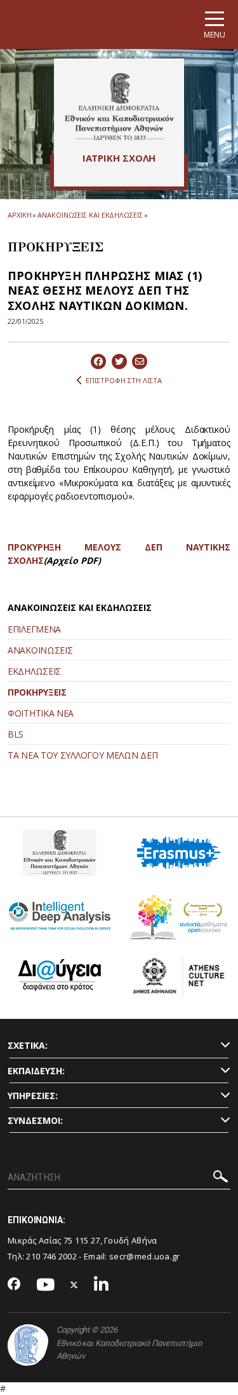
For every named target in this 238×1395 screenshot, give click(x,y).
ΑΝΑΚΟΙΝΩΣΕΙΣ (40, 650)
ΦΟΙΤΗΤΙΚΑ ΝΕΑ (41, 713)
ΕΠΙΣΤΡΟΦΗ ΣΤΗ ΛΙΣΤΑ (124, 380)
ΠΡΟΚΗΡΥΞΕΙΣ (37, 692)
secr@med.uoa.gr (144, 1256)
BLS (15, 734)
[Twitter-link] (74, 1285)
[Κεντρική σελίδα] (119, 106)
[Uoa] (28, 1345)
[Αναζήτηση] (220, 1178)
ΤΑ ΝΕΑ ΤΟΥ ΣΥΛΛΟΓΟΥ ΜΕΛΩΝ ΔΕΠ (82, 755)
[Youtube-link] (45, 1285)
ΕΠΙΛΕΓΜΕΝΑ (34, 629)
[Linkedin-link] (101, 1285)
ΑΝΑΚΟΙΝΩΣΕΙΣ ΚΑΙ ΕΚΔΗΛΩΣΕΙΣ (89, 215)
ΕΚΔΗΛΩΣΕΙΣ (34, 671)
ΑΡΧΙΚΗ (19, 215)
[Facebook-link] (14, 1285)
